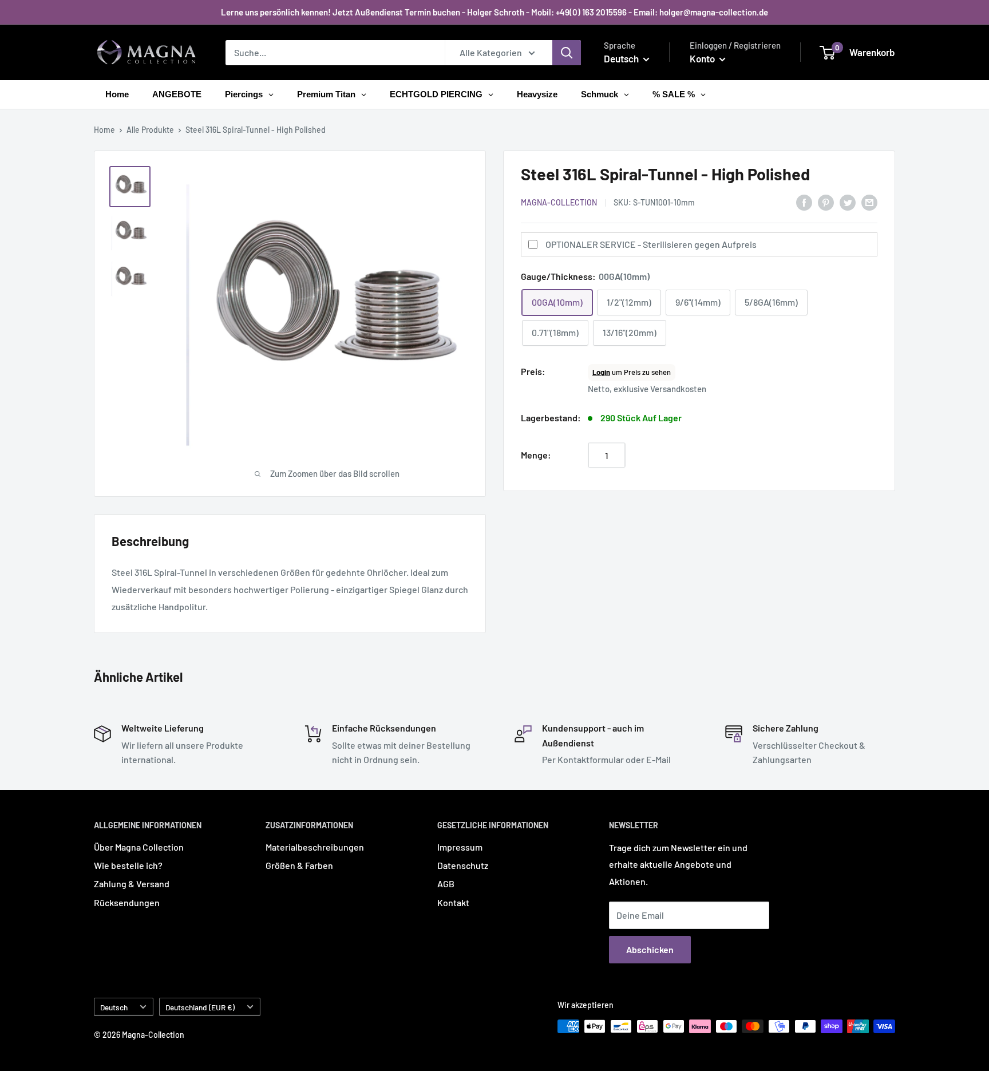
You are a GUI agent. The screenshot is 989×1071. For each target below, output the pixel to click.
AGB (445, 883)
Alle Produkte (150, 130)
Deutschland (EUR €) (200, 1007)
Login (601, 372)
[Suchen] (566, 52)
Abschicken (650, 949)
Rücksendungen (127, 902)
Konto (703, 58)
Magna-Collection (559, 203)
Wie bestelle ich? (128, 865)
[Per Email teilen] (869, 202)
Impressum (459, 846)
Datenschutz (462, 865)
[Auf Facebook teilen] (804, 202)
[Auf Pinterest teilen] (826, 202)
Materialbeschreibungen (315, 846)
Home (104, 130)
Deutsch (114, 1007)
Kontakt (453, 902)
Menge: (536, 455)
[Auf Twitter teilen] (848, 202)
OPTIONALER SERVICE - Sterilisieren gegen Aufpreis (651, 244)
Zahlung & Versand (131, 883)
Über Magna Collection (139, 846)
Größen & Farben (299, 865)
